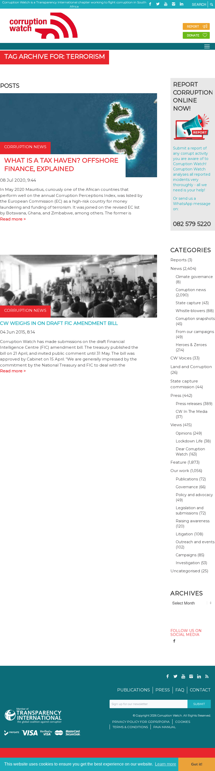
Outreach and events (195, 542)
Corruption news (191, 289)
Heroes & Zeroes (191, 344)
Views (176, 424)
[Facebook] (150, 4)
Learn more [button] (165, 764)
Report (193, 26)
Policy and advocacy (194, 494)
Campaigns (186, 555)
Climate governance (194, 276)
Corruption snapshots (195, 318)
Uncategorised (185, 570)
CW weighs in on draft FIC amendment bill (59, 323)
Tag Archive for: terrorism (54, 56)
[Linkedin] (181, 4)
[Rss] (150, 12)
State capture (188, 303)
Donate (193, 35)
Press (175, 395)
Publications (187, 479)
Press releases (189, 403)
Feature (178, 462)
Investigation (188, 563)
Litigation (184, 534)
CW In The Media (191, 411)
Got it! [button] (196, 764)
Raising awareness (192, 521)
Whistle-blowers (190, 310)
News (176, 268)
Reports (178, 259)
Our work (179, 470)
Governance (187, 487)
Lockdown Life (189, 441)
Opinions (184, 433)
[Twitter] (158, 4)
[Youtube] (166, 4)
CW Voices (180, 358)
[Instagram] (174, 4)
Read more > (13, 219)
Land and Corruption (191, 366)
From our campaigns (195, 331)
